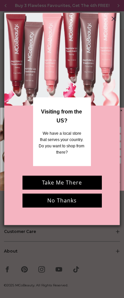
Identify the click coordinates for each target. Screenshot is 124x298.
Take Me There (62, 182)
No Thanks (62, 200)
